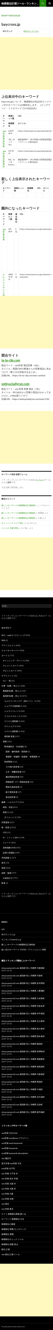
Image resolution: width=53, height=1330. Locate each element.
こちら (40, 615)
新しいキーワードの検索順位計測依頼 (18, 505)
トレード (7, 842)
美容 (5, 812)
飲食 (3, 883)
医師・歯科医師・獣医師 (16, 751)
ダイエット (9, 817)
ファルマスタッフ (12, 716)
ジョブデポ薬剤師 (12, 706)
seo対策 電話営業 (4, 138)
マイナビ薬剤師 (11, 721)
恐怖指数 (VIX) (9, 847)
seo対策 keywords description (14, 1153)
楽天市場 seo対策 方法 (11, 1163)
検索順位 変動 (7, 1234)
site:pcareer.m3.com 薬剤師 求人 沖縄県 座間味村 (23, 1051)
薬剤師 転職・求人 (11, 696)
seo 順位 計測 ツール (10, 1254)
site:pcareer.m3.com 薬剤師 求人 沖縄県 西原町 (22, 1082)
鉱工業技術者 (12, 792)
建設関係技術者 (13, 777)
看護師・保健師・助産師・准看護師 (21, 756)
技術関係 (8, 761)
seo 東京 (5, 1204)
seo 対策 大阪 (7, 1193)
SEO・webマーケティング (13, 635)
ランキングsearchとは (11, 939)
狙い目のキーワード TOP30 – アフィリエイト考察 (23, 949)
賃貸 (3, 868)
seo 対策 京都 (7, 1199)
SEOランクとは (31, 31)
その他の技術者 (13, 766)
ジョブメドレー (11, 711)
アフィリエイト (8, 645)
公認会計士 (8, 878)
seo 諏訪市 (6, 1158)
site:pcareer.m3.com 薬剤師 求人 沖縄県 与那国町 (23, 968)
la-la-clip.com (10, 360)
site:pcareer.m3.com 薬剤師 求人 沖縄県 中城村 (22, 1089)
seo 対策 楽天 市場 (9, 1178)
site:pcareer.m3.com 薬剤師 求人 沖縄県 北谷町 (22, 1104)
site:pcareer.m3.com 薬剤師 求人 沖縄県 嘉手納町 (23, 1112)
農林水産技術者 (13, 787)
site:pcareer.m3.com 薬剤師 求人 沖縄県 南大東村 (23, 1028)
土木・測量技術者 (13, 772)
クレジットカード (11, 665)
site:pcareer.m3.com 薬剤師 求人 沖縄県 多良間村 (23, 983)
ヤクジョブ (9, 726)
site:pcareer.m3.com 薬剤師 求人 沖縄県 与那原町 (23, 1074)
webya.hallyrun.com (15, 384)
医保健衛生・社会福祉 (14, 746)
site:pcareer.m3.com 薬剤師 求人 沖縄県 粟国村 (22, 1044)
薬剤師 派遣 (9, 736)
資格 (5, 741)
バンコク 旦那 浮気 (9, 528)
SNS (3, 640)
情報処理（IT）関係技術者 (18, 782)
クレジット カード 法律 (4, 285)
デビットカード (10, 670)
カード (4, 655)
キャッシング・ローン (13, 660)
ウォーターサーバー (10, 650)
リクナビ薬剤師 (11, 731)
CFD (5, 832)
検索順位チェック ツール (12, 1239)
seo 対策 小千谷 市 (9, 1173)
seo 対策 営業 (4, 234)
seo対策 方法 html (9, 1133)
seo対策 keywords (9, 1148)
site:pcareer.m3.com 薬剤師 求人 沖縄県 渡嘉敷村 (23, 1059)
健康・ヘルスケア (9, 802)
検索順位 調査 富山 (9, 1244)
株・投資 (5, 827)
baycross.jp (14, 15)
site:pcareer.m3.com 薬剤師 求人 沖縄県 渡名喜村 (23, 1036)
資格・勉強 (6, 873)
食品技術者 (11, 797)
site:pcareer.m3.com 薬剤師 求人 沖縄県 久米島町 (23, 998)
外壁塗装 (5, 822)
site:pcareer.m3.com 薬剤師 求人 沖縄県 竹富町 (22, 975)
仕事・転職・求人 (9, 686)
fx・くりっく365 (10, 837)
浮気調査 (5, 858)
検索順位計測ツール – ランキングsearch (20, 3)
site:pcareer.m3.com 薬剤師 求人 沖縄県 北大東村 (23, 1021)
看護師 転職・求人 (11, 691)
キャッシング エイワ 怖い (12, 523)
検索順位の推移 (8, 1224)
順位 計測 (5, 1249)
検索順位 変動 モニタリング (13, 1229)
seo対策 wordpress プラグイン (15, 1138)
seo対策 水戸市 (8, 1168)
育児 (3, 863)
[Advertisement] (26, 63)
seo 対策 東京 (7, 1209)
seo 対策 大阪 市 (8, 1183)
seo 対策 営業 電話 (4, 158)
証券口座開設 (9, 852)
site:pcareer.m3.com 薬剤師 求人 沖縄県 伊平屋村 (23, 1013)
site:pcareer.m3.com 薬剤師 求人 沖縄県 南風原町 (23, 1066)
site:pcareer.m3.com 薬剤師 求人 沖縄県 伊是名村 (23, 1006)
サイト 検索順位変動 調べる (13, 1214)
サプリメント (7, 675)
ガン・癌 (7, 681)
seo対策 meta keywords (12, 1143)
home (4, 15)
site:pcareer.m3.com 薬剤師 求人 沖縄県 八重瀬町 (23, 991)
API (3, 929)
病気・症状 (8, 807)
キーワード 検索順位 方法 (12, 1219)
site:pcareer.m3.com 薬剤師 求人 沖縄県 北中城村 (23, 1097)
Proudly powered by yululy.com (13, 1327)
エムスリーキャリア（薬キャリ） (19, 701)
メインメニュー (49, 3)
